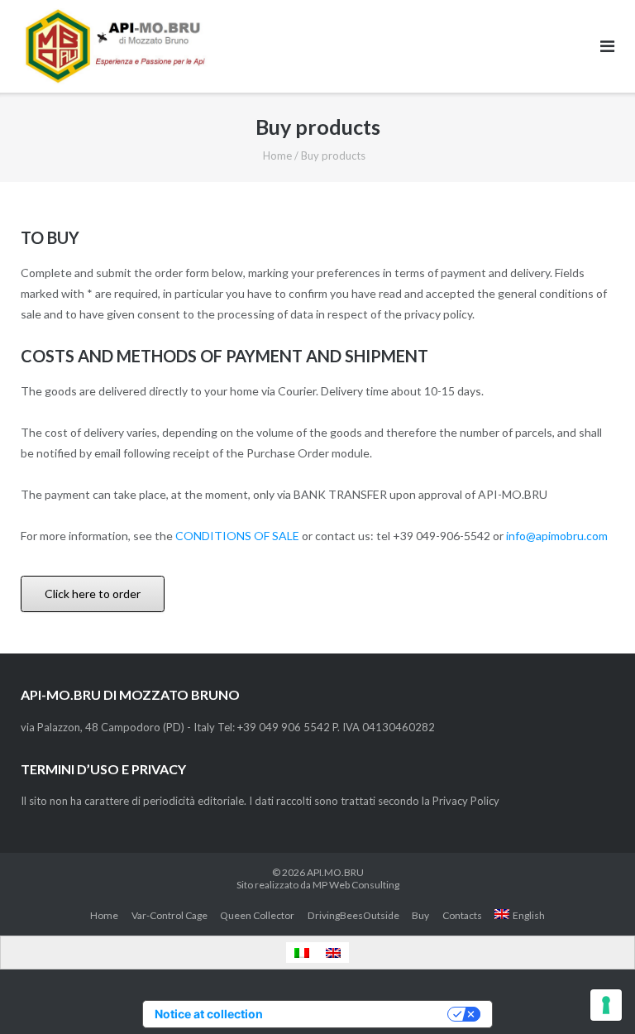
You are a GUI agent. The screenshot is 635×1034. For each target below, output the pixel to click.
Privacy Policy (465, 800)
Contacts (462, 915)
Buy (420, 915)
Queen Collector (257, 915)
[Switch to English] (333, 952)
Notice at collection (209, 1014)
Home (277, 155)
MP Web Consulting (356, 884)
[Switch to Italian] (302, 952)
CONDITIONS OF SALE (237, 536)
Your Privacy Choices (362, 1014)
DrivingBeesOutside (353, 915)
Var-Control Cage (169, 915)
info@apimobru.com (557, 536)
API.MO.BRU (335, 872)
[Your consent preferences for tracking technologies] (606, 1005)
